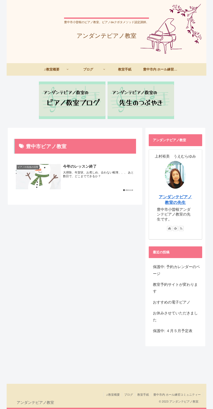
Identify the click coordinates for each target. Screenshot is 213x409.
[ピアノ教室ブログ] (72, 100)
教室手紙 (143, 394)
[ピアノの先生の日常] (141, 100)
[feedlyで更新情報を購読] (175, 228)
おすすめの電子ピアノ (171, 302)
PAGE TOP (204, 393)
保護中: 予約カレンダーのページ (176, 270)
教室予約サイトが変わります (175, 287)
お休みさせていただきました (175, 316)
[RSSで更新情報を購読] (181, 228)
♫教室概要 (113, 394)
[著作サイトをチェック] (169, 228)
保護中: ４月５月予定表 (172, 331)
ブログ (128, 394)
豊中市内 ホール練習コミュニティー (177, 394)
